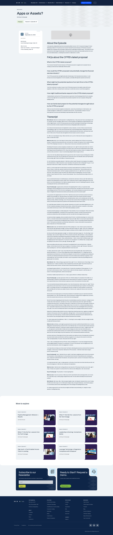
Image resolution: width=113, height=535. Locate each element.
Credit (66, 504)
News (30, 516)
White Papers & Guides (88, 504)
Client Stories (86, 502)
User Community (86, 518)
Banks (48, 513)
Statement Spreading (51, 504)
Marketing (49, 511)
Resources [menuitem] (67, 2)
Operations (67, 506)
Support (67, 519)
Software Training (87, 513)
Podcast (85, 506)
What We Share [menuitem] (59, 2)
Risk (66, 509)
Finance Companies (51, 518)
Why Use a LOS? (32, 502)
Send (21, 486)
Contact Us (31, 519)
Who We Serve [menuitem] (42, 2)
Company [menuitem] (74, 2)
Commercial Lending (51, 502)
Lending (66, 502)
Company (31, 512)
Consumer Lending (51, 509)
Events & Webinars (87, 511)
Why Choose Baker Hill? (33, 504)
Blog (84, 509)
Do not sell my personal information (35, 525)
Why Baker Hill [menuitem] (34, 2)
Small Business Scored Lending (53, 506)
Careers (30, 514)
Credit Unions (49, 515)
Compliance (24, 525)
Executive (67, 513)
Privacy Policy (16, 525)
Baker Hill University (87, 515)
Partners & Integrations (33, 506)
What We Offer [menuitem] (51, 2)
